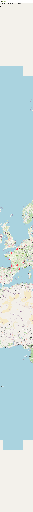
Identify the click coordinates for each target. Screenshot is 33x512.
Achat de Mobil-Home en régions (8, 3)
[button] (16, 255)
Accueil (1, 3)
